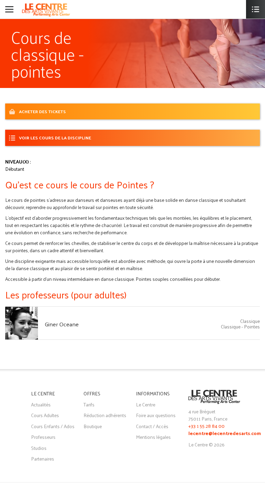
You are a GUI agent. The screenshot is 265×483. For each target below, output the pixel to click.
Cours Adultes (45, 415)
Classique (250, 321)
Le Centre (145, 404)
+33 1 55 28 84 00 (206, 426)
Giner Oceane (62, 324)
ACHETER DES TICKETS (42, 111)
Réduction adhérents (105, 415)
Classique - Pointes (240, 326)
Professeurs (43, 437)
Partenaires (42, 458)
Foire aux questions (156, 415)
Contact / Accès (152, 426)
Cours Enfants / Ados (53, 426)
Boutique (93, 426)
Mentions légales (153, 437)
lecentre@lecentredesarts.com (224, 434)
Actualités (41, 404)
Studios (39, 448)
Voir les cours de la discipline (55, 137)
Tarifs (89, 404)
